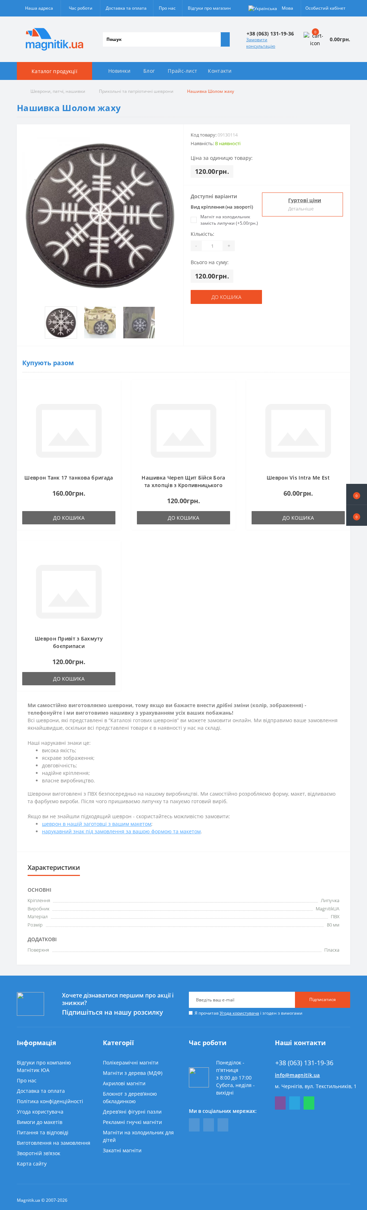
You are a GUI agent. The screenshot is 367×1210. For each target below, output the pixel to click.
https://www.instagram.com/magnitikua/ (223, 1125)
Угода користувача (239, 1013)
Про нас (167, 8)
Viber (280, 1103)
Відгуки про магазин (209, 8)
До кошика (226, 297)
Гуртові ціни (304, 200)
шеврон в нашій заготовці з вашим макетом (96, 823)
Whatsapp (309, 1103)
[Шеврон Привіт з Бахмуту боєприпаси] (69, 591)
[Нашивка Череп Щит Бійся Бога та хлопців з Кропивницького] (183, 430)
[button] (356, 515)
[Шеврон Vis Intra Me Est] (298, 430)
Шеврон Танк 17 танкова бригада (68, 477)
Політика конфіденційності (50, 1101)
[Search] (225, 39)
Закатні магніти (122, 1150)
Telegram (294, 1103)
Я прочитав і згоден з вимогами (248, 1013)
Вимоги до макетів (39, 1122)
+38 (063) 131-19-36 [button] (304, 1063)
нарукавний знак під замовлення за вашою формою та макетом (121, 831)
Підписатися (322, 999)
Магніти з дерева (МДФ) (132, 1073)
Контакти (220, 70)
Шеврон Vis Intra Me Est (298, 477)
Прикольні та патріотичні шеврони (136, 91)
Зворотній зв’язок (38, 1153)
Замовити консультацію (260, 43)
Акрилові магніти (124, 1083)
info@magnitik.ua (297, 1075)
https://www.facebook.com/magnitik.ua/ (194, 1125)
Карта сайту (32, 1163)
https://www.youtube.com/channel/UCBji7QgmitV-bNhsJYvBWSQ (208, 1125)
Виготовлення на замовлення (53, 1142)
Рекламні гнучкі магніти (132, 1122)
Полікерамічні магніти (130, 1062)
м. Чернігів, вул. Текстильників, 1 (316, 1086)
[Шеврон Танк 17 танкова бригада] (69, 430)
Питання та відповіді (42, 1132)
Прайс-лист (182, 70)
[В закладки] (113, 390)
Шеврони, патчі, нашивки (57, 91)
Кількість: (202, 233)
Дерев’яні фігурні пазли (132, 1111)
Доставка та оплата (126, 8)
